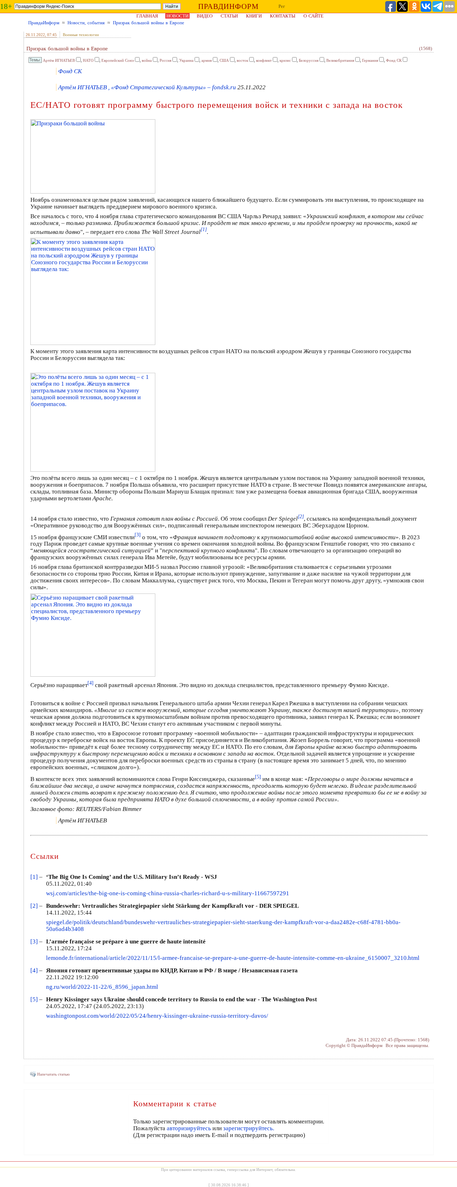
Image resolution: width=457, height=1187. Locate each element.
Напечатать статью (53, 1074)
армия (206, 60)
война (147, 60)
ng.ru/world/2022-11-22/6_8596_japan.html (102, 986)
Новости (177, 16)
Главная (147, 16)
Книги (254, 16)
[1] (34, 876)
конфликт (264, 60)
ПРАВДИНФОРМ (228, 6)
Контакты (282, 16)
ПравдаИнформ (43, 22)
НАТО (88, 60)
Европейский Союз (117, 60)
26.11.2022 (35, 34)
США (224, 60)
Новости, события (86, 22)
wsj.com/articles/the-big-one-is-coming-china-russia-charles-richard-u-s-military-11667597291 (167, 893)
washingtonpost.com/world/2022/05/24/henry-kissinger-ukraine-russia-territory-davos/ (157, 1015)
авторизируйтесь (189, 1128)
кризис (285, 60)
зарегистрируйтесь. (248, 1128)
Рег (281, 6)
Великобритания (340, 60)
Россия (165, 60)
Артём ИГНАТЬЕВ (59, 60)
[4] (34, 970)
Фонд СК (394, 60)
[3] (34, 941)
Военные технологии (81, 34)
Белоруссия (308, 60)
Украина (186, 60)
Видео (204, 16)
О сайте (313, 16)
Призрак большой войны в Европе (148, 22)
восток (242, 60)
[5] (34, 999)
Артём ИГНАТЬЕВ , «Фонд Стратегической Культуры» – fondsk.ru (147, 87)
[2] (34, 905)
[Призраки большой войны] (92, 191)
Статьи (229, 16)
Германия (370, 60)
